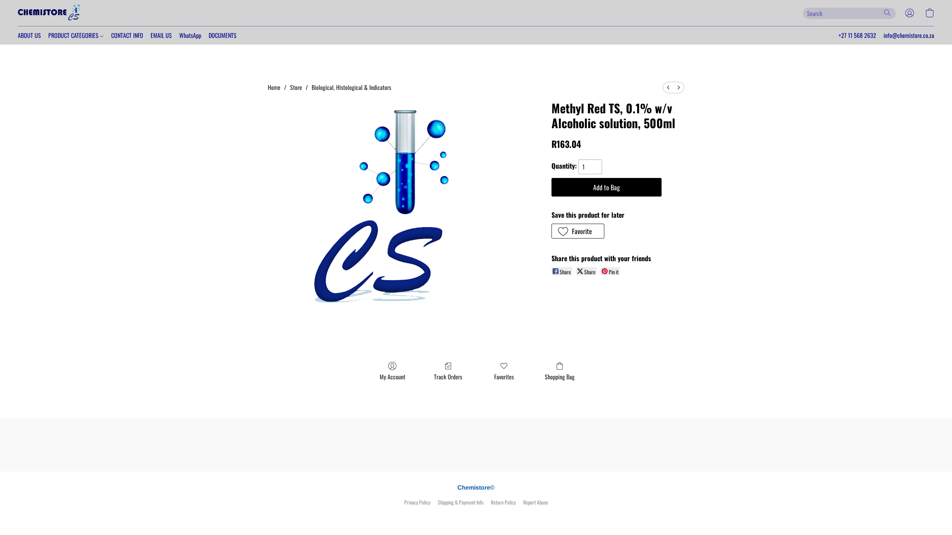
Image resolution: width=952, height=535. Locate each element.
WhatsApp (190, 35)
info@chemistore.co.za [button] (909, 35)
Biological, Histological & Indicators (351, 87)
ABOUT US (29, 35)
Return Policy (503, 502)
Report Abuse (535, 502)
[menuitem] (668, 87)
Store (296, 87)
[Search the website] (887, 12)
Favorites (504, 376)
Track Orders (448, 376)
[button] (49, 13)
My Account (392, 376)
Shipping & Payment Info (460, 502)
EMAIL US (161, 35)
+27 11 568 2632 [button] (857, 35)
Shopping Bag (560, 376)
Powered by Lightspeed (476, 515)
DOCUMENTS (223, 35)
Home (274, 87)
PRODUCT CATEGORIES (74, 35)
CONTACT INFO (127, 35)
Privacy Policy (417, 502)
